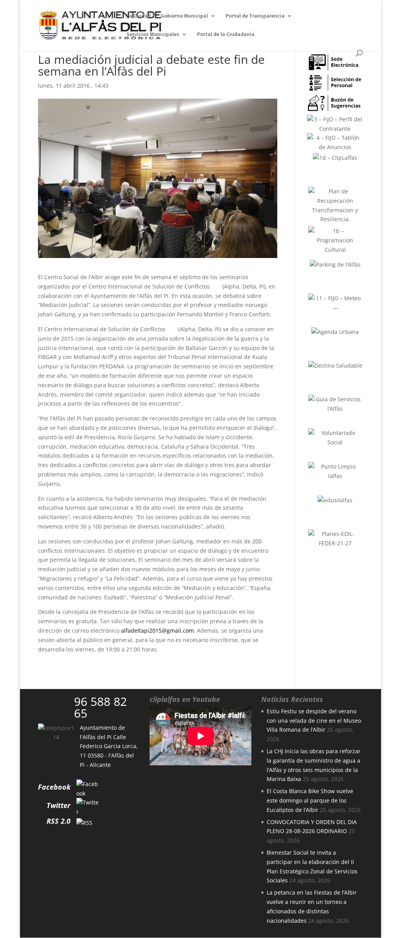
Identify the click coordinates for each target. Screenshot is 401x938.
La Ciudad (138, 16)
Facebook (54, 787)
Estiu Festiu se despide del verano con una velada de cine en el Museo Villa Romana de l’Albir (314, 720)
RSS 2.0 (58, 821)
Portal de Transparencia (255, 16)
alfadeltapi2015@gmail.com (157, 630)
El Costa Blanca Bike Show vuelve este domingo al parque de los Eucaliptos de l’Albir (310, 800)
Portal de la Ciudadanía (226, 34)
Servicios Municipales (152, 34)
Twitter (58, 805)
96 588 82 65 (100, 707)
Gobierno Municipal (184, 16)
